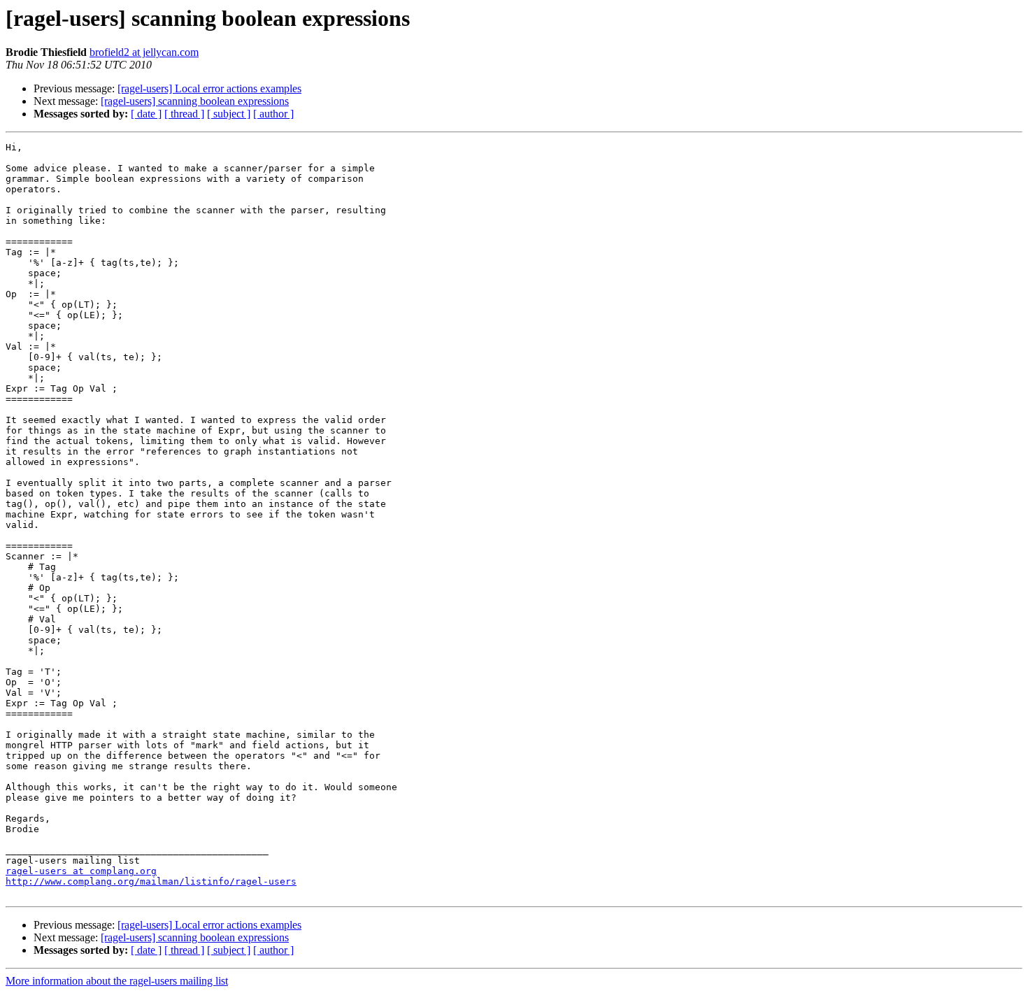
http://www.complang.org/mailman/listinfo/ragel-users (151, 881)
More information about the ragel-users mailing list (117, 981)
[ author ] (273, 114)
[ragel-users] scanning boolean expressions (195, 101)
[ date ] (146, 114)
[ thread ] (184, 114)
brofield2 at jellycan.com (144, 52)
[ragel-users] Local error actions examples (209, 88)
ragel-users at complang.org (81, 871)
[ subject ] (228, 114)
